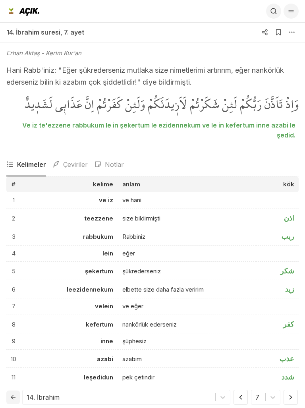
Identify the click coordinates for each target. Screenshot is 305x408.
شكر (287, 271)
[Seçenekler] (292, 32)
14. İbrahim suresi (33, 32)
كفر (288, 324)
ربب (288, 236)
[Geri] (13, 397)
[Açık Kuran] (22, 11)
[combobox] (28, 397)
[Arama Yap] (273, 11)
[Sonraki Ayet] (291, 397)
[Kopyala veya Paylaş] (265, 32)
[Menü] (291, 11)
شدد (288, 377)
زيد (289, 289)
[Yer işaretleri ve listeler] (278, 32)
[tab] (26, 164)
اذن (289, 218)
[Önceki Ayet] (241, 397)
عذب (287, 358)
